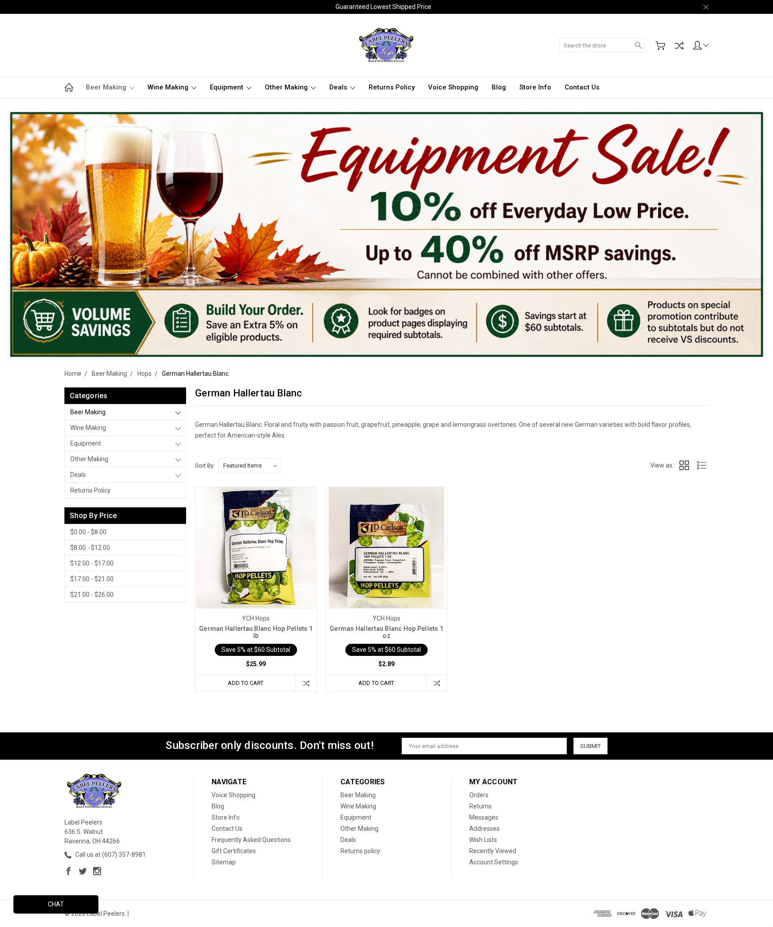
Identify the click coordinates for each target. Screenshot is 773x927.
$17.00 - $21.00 (92, 579)
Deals (339, 87)
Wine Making (169, 87)
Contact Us (582, 87)
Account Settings (493, 862)
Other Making (287, 87)
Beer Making (107, 87)
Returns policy (392, 87)
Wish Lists (483, 839)
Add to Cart (245, 683)
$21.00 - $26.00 (92, 594)
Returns (480, 806)
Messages (483, 817)
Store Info (535, 87)
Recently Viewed (492, 851)
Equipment (227, 87)
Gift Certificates (234, 851)
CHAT (56, 904)
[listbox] (249, 465)
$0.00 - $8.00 (88, 532)
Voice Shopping (453, 87)
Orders (478, 795)
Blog (499, 87)
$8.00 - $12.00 (90, 547)
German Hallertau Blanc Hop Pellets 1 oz (386, 632)
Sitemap (224, 862)
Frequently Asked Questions (251, 839)
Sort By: (205, 465)
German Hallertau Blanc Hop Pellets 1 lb (256, 632)
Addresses (484, 828)
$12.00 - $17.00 (92, 563)
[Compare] (679, 46)
